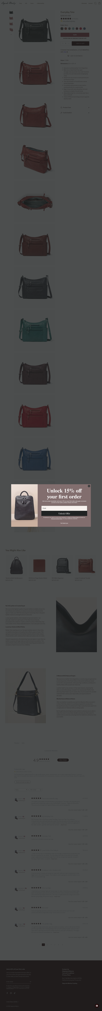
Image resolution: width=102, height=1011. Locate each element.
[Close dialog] (89, 486)
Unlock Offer (64, 513)
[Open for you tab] (97, 1006)
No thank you (64, 523)
